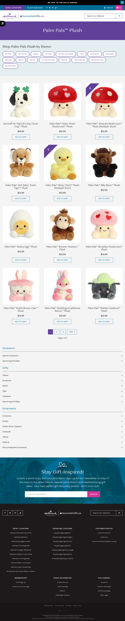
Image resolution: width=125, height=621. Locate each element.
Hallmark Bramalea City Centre (20, 533)
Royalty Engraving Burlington (62, 537)
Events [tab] (5, 421)
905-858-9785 (36, 8)
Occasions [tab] (6, 380)
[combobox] (100, 16)
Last (71, 332)
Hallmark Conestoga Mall (21, 546)
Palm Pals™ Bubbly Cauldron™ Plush (104, 309)
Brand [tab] (5, 386)
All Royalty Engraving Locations (62, 558)
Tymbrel (80, 615)
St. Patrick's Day (48, 60)
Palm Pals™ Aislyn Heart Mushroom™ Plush (62, 125)
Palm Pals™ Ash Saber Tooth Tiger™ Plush (21, 187)
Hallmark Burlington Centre (20, 541)
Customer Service (104, 533)
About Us (104, 582)
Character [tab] (6, 396)
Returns (62, 591)
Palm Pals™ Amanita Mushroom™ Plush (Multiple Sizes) (104, 125)
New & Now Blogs (104, 591)
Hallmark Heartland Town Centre (21, 554)
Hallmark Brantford (20, 537)
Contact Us (104, 537)
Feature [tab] (5, 442)
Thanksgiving (79, 60)
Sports (32, 60)
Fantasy (48, 54)
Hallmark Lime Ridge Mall (21, 558)
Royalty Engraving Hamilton (62, 541)
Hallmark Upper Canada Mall (21, 567)
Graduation (94, 54)
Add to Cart (20, 137)
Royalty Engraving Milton (62, 546)
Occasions (8, 348)
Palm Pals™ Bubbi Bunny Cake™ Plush (21, 309)
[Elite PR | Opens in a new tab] (62, 610)
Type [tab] (4, 391)
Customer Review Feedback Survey (104, 541)
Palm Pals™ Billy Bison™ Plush (104, 185)
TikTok (56, 8)
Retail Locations (13, 8)
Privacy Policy (48, 605)
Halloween (110, 54)
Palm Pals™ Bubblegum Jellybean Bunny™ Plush (62, 309)
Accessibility (59, 605)
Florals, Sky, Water (65, 54)
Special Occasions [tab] (10, 355)
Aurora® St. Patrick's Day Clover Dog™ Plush (20, 125)
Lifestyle (8, 60)
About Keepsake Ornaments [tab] (14, 447)
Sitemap (68, 605)
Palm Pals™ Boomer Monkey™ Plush (62, 248)
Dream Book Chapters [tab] (12, 426)
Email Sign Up (21, 582)
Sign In (110, 8)
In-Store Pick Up (62, 582)
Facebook (47, 7)
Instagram (52, 7)
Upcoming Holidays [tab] (11, 361)
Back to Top (77, 605)
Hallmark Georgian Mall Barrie (21, 550)
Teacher (64, 60)
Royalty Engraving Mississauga (62, 550)
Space (20, 60)
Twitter (49, 7)
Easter (36, 54)
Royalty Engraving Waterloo (62, 554)
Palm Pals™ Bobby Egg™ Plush (21, 247)
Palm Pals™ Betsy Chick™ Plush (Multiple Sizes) (62, 187)
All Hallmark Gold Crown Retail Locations (21, 571)
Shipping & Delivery (62, 595)
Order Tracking (62, 586)
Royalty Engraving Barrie (62, 533)
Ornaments (9, 408)
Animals (8, 54)
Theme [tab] (5, 375)
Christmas (22, 54)
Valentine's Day (97, 60)
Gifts (5, 367)
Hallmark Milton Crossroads (21, 563)
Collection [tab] (6, 416)
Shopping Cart (117, 8)
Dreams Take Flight (104, 586)
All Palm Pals (10, 66)
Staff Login (104, 595)
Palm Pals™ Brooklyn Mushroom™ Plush (104, 248)
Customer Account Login (21, 586)
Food (82, 54)
